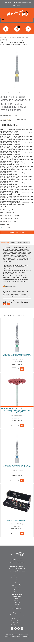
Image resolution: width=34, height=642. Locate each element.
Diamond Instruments (17, 578)
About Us (17, 598)
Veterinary (17, 592)
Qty (1, 228)
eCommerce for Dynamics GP (21, 636)
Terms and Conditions (17, 620)
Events (17, 604)
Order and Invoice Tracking (17, 614)
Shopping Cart (17, 612)
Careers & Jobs (17, 600)
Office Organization (17, 586)
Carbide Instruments (17, 576)
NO (8, 304)
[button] (17, 29)
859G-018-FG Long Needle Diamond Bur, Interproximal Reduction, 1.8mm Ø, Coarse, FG (17, 354)
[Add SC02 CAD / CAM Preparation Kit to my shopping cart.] (22, 533)
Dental (2, 41)
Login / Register (16, 5)
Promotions (17, 590)
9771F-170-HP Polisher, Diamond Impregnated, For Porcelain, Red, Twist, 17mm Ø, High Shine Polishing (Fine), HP (17, 410)
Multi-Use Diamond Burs (23, 41)
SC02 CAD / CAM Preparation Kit (17, 520)
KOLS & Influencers (17, 608)
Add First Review (22, 119)
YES (4, 304)
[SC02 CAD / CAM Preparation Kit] (17, 502)
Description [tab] (5, 242)
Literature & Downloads (17, 594)
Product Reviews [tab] (24, 242)
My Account (17, 611)
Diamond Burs (10, 41)
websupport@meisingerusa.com (23, 2)
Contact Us (17, 602)
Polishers (17, 580)
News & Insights (17, 596)
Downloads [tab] (13, 242)
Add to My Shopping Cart (17, 232)
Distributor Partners (17, 618)
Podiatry (17, 588)
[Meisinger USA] (17, 13)
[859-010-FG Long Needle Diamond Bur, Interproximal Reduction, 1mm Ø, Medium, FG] (17, 447)
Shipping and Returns (17, 624)
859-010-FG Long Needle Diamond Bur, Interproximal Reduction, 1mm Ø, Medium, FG (17, 466)
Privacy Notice (17, 622)
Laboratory (17, 584)
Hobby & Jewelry (17, 582)
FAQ (17, 606)
